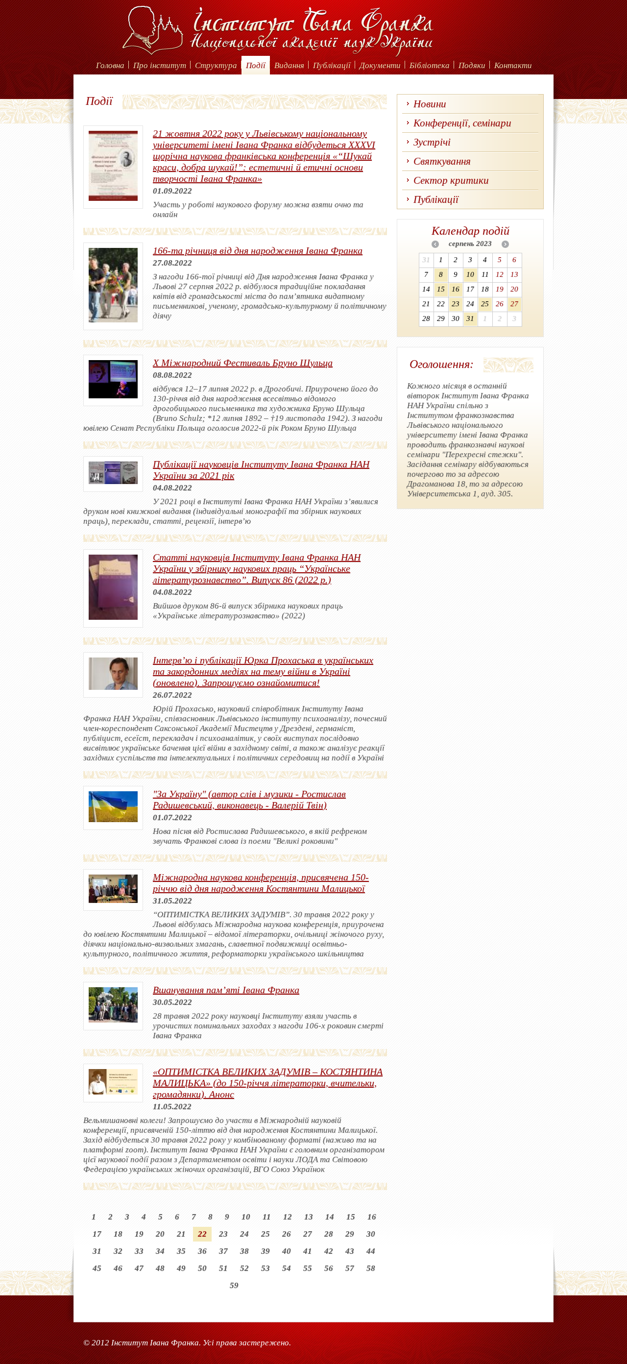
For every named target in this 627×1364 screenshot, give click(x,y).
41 (307, 1251)
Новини (429, 104)
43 (349, 1251)
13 (308, 1216)
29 (349, 1234)
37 (223, 1251)
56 (328, 1268)
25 (265, 1234)
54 (286, 1268)
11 (267, 1216)
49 (181, 1268)
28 (328, 1234)
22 (202, 1234)
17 (97, 1234)
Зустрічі (432, 142)
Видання (289, 65)
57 (349, 1268)
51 (223, 1268)
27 (307, 1234)
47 (139, 1268)
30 (370, 1234)
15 (350, 1216)
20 (160, 1234)
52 (244, 1268)
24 (244, 1234)
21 (181, 1234)
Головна (110, 65)
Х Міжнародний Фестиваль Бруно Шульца (243, 362)
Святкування (442, 161)
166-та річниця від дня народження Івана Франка (257, 250)
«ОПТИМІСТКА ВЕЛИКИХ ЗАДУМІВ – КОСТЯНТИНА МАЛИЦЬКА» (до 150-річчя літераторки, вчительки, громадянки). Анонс (268, 1082)
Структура (216, 65)
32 (118, 1251)
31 (97, 1251)
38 (244, 1251)
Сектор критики (451, 180)
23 (223, 1234)
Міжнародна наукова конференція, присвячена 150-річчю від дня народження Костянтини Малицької (261, 883)
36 (202, 1251)
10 (245, 1216)
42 (328, 1251)
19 (139, 1234)
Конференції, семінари (462, 123)
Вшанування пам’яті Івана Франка (226, 989)
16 (371, 1216)
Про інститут (159, 65)
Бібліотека (430, 65)
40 (286, 1251)
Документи (380, 65)
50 (202, 1268)
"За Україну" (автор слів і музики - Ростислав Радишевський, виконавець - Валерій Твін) (249, 799)
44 (370, 1251)
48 (160, 1268)
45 (97, 1268)
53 (265, 1268)
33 (139, 1251)
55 (307, 1268)
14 (329, 1216)
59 (234, 1285)
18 (118, 1234)
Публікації (332, 65)
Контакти (513, 65)
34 (160, 1251)
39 (265, 1251)
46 (118, 1268)
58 (370, 1268)
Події (255, 65)
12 (287, 1216)
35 (181, 1251)
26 (286, 1234)
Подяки (471, 65)
